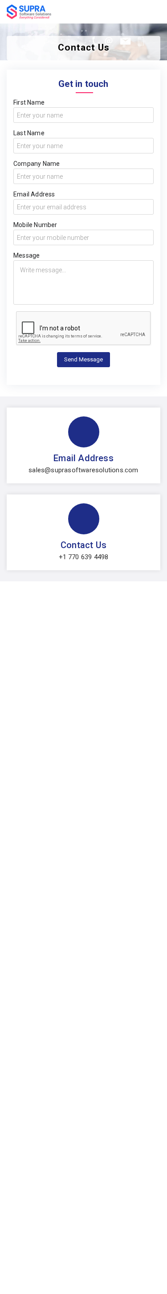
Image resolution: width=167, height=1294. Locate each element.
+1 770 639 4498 (84, 557)
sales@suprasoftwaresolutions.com (83, 470)
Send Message (83, 359)
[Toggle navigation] (155, 10)
